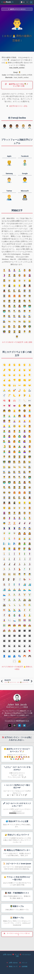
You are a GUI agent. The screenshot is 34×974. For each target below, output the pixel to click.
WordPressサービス (22, 721)
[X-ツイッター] (9, 725)
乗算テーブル (17, 906)
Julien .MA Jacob (17, 704)
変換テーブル (17, 918)
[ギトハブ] (14, 725)
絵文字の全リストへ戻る (18, 106)
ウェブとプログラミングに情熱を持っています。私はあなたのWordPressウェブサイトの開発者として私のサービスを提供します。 (17, 713)
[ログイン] (19, 725)
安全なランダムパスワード (17, 835)
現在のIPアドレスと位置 (17, 821)
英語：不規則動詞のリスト (17, 893)
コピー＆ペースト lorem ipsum (17, 863)
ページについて (10, 721)
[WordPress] (24, 725)
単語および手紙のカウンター (17, 850)
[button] (31, 2)
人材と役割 (17, 342)
